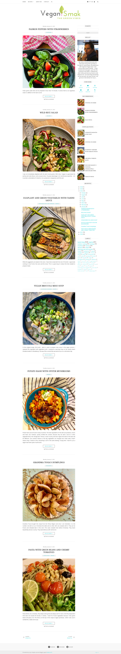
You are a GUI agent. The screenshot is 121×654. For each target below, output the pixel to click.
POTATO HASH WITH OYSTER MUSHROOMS (49, 371)
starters (48, 32)
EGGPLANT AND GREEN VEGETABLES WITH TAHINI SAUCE (48, 199)
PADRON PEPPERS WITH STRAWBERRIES (49, 29)
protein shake (94, 267)
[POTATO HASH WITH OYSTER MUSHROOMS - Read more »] (49, 429)
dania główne (80, 259)
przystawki (80, 269)
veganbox (86, 252)
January (83, 206)
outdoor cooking (46, 289)
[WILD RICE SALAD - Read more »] (49, 171)
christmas (93, 252)
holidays (48, 465)
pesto (87, 266)
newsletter (88, 91)
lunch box (46, 555)
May (82, 201)
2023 (81, 189)
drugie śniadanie (93, 261)
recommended (91, 254)
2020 (81, 234)
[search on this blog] (97, 1)
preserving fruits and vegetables (84, 267)
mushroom (84, 264)
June (82, 199)
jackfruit (79, 264)
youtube (87, 87)
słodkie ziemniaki (81, 270)
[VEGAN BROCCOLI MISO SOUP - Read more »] (49, 344)
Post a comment (49, 99)
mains (57, 203)
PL (52, 1)
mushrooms (90, 264)
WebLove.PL (49, 652)
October (83, 193)
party (79, 266)
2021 (81, 232)
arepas (82, 256)
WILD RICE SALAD (49, 112)
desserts (80, 247)
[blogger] (94, 1)
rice (78, 256)
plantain (91, 266)
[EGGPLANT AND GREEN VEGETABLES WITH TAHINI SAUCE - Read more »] (49, 259)
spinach (89, 269)
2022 (81, 191)
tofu (87, 270)
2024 (81, 187)
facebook (81, 87)
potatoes (84, 254)
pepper (82, 266)
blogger (81, 91)
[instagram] (92, 1)
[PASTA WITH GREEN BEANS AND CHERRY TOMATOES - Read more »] (49, 610)
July (82, 197)
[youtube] (87, 1)
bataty (79, 261)
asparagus (88, 256)
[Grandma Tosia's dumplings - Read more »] (49, 521)
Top (96, 652)
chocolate (85, 257)
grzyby (93, 262)
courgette (80, 252)
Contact (46, 1)
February (83, 204)
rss (95, 91)
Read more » (49, 96)
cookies (90, 257)
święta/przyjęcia (92, 270)
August (83, 195)
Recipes (30, 1)
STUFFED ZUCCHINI (90, 102)
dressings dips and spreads (46, 203)
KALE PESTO (88, 120)
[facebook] (89, 1)
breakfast (80, 246)
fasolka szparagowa (86, 262)
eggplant (79, 262)
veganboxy (93, 259)
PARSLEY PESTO (89, 176)
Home (24, 1)
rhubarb (84, 269)
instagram (95, 87)
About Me (39, 1)
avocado (94, 256)
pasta (93, 251)
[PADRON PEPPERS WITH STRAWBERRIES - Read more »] (49, 87)
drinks (79, 254)
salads (49, 115)
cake (87, 261)
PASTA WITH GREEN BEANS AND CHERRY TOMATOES (48, 551)
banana (79, 257)
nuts (95, 264)
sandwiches (86, 251)
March (83, 203)
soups (54, 289)
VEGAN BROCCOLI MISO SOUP (49, 285)
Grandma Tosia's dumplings (49, 462)
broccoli (83, 261)
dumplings (87, 259)
